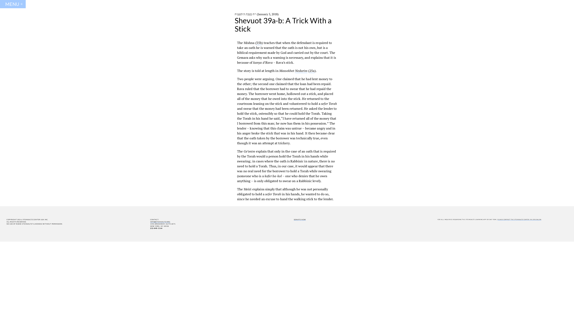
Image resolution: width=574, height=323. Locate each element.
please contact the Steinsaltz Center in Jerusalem (519, 219)
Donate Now (300, 219)
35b (259, 43)
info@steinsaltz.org (160, 222)
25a (312, 70)
